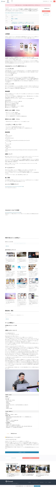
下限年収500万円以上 (15, 22)
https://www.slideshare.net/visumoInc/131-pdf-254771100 (14, 186)
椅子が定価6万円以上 (14, 23)
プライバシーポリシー (35, 482)
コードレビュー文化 (31, 22)
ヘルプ (46, 482)
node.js (9, 12)
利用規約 (29, 482)
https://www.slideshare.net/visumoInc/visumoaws (13, 212)
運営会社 (50, 482)
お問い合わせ (41, 482)
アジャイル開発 (25, 22)
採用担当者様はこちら (46, 1)
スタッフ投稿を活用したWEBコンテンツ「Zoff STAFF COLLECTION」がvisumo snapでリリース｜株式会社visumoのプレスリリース (22, 274)
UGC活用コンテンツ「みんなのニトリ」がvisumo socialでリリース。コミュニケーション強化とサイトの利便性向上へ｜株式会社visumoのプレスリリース (10, 274)
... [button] (22, 12)
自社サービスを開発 (27, 23)
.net (15, 12)
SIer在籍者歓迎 (20, 22)
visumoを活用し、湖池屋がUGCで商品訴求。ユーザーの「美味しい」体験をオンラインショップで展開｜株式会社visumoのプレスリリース (10, 287)
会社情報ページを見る (22, 452)
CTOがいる (32, 23)
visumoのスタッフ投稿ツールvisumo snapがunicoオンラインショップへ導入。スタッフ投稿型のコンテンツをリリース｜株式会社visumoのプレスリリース (33, 274)
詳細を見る (7, 246)
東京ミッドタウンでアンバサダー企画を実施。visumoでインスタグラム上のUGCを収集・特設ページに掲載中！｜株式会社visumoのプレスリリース (33, 302)
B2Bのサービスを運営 (21, 23)
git (17, 12)
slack (20, 12)
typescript (12, 12)
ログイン (51, 1)
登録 (54, 1)
